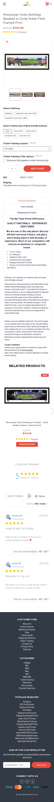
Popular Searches (27, 688)
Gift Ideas (27, 710)
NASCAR (27, 677)
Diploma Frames (27, 707)
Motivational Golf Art (27, 741)
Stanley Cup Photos (27, 727)
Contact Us (27, 644)
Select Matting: (12, 108)
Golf (27, 674)
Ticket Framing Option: (19, 143)
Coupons (27, 701)
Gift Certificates (27, 704)
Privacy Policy (27, 646)
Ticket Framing (27, 680)
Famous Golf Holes (27, 730)
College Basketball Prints (27, 715)
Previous (1, 411)
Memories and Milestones (27, 738)
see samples (27, 350)
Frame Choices (27, 627)
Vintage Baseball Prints (27, 724)
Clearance (27, 682)
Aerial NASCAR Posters (27, 733)
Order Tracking (27, 641)
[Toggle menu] (8, 4)
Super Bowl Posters (27, 718)
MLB (27, 668)
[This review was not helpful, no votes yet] (45, 551)
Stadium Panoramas (27, 713)
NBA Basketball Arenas (27, 735)
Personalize (27, 685)
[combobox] (37, 503)
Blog (27, 632)
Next (52, 411)
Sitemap (27, 649)
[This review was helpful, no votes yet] (40, 551)
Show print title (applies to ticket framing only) (28, 160)
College (27, 663)
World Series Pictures (27, 721)
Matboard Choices (27, 629)
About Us (27, 624)
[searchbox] (16, 496)
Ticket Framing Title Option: (22, 156)
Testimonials (27, 635)
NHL (27, 671)
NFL (27, 665)
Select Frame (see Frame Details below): (26, 126)
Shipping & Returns (27, 638)
